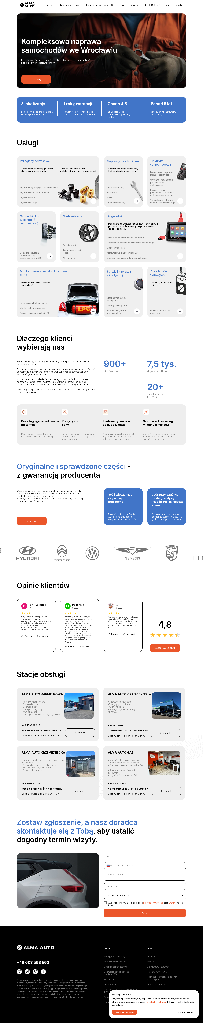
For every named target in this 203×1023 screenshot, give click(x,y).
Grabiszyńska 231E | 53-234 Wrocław (128, 730)
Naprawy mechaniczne (115, 961)
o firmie (121, 5)
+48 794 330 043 (117, 725)
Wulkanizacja (110, 979)
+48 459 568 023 (31, 725)
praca (168, 5)
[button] (80, 732)
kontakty (134, 5)
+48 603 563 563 (151, 5)
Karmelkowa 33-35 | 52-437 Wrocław (41, 730)
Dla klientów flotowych (158, 966)
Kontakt (150, 961)
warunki (173, 903)
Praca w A (152, 971)
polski (179, 5)
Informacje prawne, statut (159, 984)
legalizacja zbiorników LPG (99, 5)
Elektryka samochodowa (116, 966)
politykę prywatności (153, 903)
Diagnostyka (110, 984)
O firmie (151, 956)
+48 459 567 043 (31, 783)
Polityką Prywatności (156, 1002)
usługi (50, 5)
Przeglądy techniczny (114, 956)
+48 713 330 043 (117, 783)
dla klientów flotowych (70, 5)
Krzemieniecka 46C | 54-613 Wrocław (42, 788)
